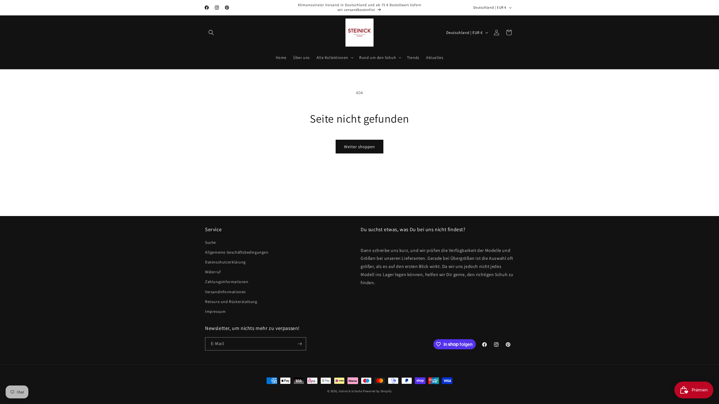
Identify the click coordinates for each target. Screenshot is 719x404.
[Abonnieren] (299, 343)
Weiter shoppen (359, 146)
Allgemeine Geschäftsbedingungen (237, 252)
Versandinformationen (225, 291)
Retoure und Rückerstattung (231, 301)
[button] (211, 32)
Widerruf (213, 271)
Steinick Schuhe (350, 391)
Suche (210, 242)
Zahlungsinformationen (227, 281)
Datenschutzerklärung (225, 262)
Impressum (215, 311)
